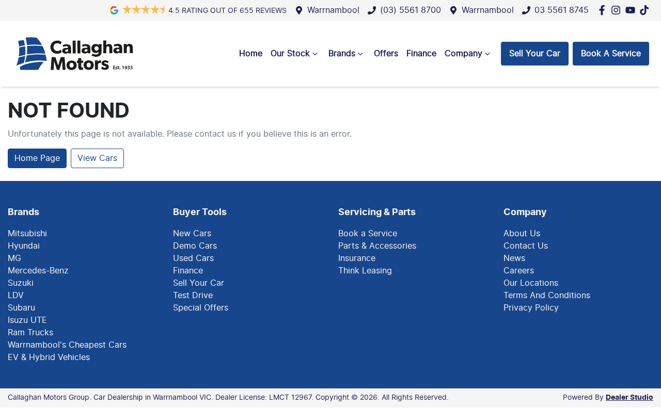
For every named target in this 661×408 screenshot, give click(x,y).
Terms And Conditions (546, 295)
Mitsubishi (27, 234)
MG (14, 258)
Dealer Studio (629, 397)
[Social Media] (646, 10)
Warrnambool (333, 10)
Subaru (21, 308)
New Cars (192, 234)
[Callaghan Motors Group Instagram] (618, 10)
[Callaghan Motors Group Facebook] (604, 10)
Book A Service (611, 54)
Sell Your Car (534, 54)
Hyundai (24, 246)
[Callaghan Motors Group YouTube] (632, 10)
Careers (518, 271)
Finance (421, 54)
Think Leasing (365, 271)
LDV (16, 295)
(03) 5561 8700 (410, 10)
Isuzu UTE (27, 320)
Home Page (37, 158)
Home (250, 54)
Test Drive (193, 295)
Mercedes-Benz (38, 271)
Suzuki (21, 283)
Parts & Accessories (377, 246)
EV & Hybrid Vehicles (49, 357)
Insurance (356, 258)
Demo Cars (195, 246)
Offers (386, 54)
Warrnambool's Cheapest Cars (67, 345)
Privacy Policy (531, 308)
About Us (521, 234)
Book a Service (367, 234)
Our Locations (530, 283)
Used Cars (193, 258)
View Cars (97, 158)
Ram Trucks (30, 333)
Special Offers (200, 308)
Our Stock (290, 54)
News (514, 258)
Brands (341, 54)
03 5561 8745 (561, 10)
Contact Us (525, 246)
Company (463, 54)
